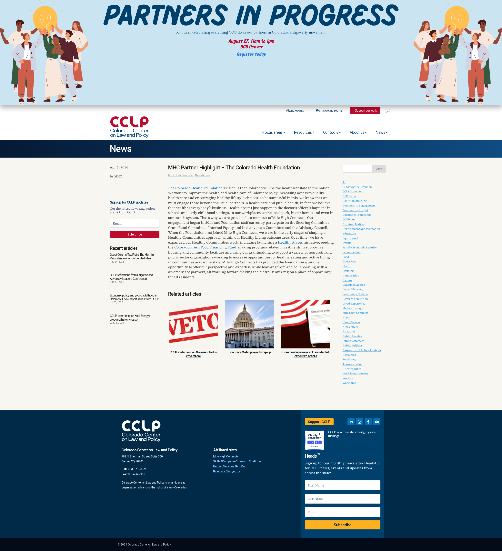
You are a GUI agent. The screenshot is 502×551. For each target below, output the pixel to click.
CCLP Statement (353, 191)
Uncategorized (352, 369)
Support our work (366, 110)
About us (357, 132)
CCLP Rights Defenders (358, 187)
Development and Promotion (361, 229)
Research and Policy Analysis (362, 350)
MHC (118, 176)
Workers (348, 378)
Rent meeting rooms (329, 110)
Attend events (295, 110)
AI (344, 182)
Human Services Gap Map (229, 466)
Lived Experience (354, 304)
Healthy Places (290, 242)
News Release (351, 322)
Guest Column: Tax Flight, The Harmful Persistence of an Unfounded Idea (132, 256)
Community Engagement (359, 205)
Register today (251, 54)
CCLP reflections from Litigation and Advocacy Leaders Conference (131, 277)
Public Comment (353, 341)
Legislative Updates (355, 294)
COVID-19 (349, 219)
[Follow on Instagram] (359, 421)
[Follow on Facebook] (368, 421)
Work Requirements (355, 373)
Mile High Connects (181, 175)
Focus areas (272, 132)
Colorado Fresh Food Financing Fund (205, 247)
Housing (348, 271)
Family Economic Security (360, 247)
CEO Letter (349, 196)
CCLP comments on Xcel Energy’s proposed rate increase (130, 317)
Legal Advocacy (353, 289)
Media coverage (353, 308)
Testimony (349, 359)
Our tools (330, 132)
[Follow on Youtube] (376, 421)
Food (346, 257)
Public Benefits (352, 336)
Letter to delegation (355, 299)
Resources (303, 132)
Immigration (351, 275)
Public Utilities (353, 345)
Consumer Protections (357, 215)
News (380, 132)
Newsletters (202, 175)
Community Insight (355, 210)
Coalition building (355, 201)
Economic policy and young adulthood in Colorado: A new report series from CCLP (134, 297)
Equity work (350, 238)
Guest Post (349, 261)
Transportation (353, 364)
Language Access (354, 285)
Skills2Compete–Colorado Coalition (237, 461)
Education (349, 233)
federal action (352, 252)
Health (347, 266)
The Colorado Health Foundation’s (196, 187)
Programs (349, 331)
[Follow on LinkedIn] (351, 421)
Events (347, 243)
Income (347, 280)
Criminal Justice (353, 224)
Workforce (349, 383)
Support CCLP (319, 422)
